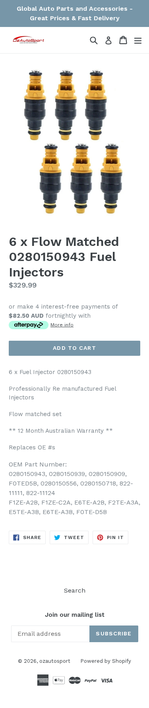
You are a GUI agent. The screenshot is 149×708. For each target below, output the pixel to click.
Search (74, 590)
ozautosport (54, 661)
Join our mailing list (74, 614)
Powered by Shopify (105, 661)
